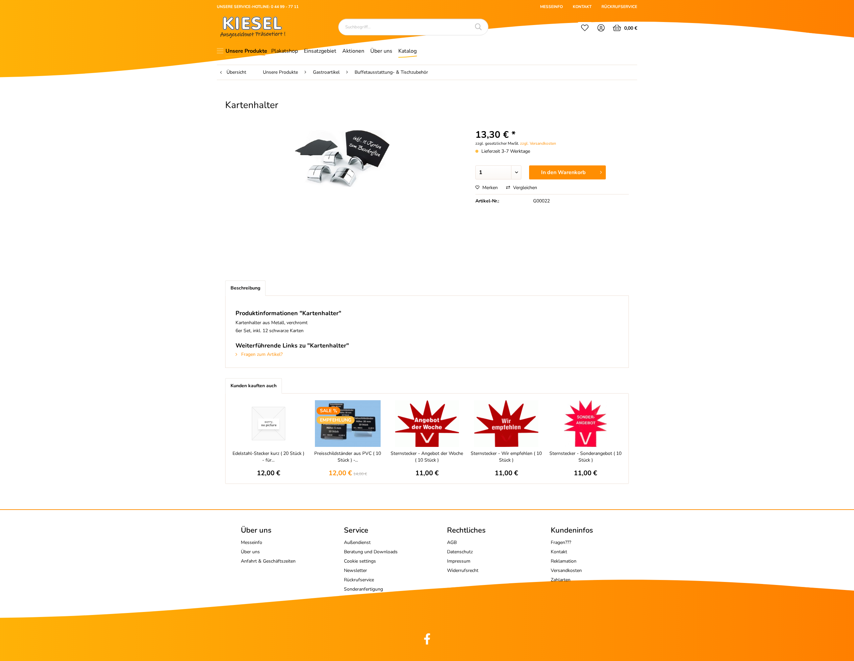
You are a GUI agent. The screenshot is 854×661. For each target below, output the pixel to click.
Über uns (250, 552)
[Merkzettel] (585, 28)
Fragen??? (561, 542)
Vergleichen (524, 187)
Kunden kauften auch (254, 386)
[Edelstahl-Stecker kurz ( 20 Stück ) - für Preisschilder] (268, 423)
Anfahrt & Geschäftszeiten (268, 561)
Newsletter (355, 570)
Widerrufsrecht (462, 570)
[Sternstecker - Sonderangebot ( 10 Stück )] (585, 423)
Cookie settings (360, 561)
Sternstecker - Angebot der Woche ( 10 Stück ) (427, 456)
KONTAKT (582, 6)
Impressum (458, 561)
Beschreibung (245, 288)
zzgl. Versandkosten (538, 143)
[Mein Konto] (601, 28)
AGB (452, 542)
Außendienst (357, 542)
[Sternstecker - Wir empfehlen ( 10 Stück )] (506, 423)
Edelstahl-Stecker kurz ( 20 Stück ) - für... (268, 456)
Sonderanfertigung (363, 589)
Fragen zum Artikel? (261, 354)
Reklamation (563, 561)
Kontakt (559, 552)
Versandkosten (566, 570)
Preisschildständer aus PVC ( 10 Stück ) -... (347, 456)
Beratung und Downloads (371, 552)
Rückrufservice (359, 580)
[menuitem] (585, 28)
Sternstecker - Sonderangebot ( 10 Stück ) (585, 456)
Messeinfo (251, 542)
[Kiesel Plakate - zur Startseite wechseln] (253, 27)
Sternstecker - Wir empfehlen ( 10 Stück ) (506, 456)
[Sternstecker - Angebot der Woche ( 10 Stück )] (427, 423)
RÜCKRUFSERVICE (619, 6)
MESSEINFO (551, 6)
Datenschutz (460, 552)
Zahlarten (560, 580)
